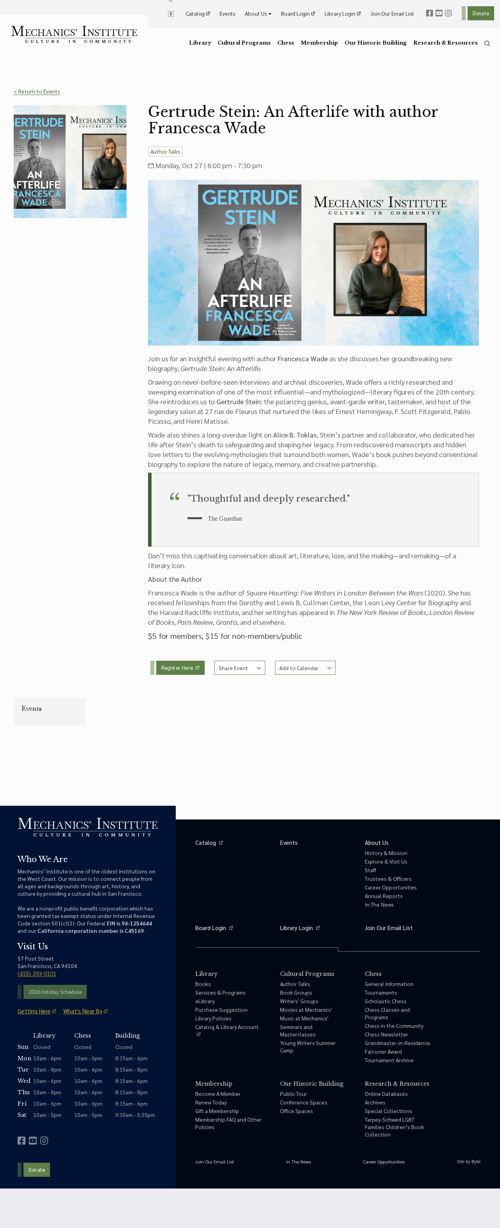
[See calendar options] (305, 667)
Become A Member (218, 1093)
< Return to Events (37, 91)
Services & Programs (220, 992)
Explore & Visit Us (386, 861)
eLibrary (204, 1000)
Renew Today (211, 1102)
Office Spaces (296, 1110)
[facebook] (429, 13)
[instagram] (448, 13)
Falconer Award (383, 1051)
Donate (481, 13)
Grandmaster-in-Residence (397, 1042)
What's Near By (82, 1011)
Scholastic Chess (386, 1000)
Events (31, 708)
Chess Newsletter (386, 1034)
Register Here (178, 667)
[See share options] (240, 667)
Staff (370, 869)
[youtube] (439, 13)
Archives (375, 1102)
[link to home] (74, 34)
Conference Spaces (303, 1102)
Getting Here (34, 1011)
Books (203, 983)
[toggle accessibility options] (171, 13)
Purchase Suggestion (221, 1009)
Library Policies (213, 1018)
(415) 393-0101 (37, 973)
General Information (389, 983)
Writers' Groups (299, 1000)
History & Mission (386, 852)
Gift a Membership (217, 1110)
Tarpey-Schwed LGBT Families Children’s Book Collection (394, 1127)
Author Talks (295, 983)
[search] (487, 43)
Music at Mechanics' (304, 1018)
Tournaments (381, 992)
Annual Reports (384, 895)
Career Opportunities (391, 887)
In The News (379, 904)
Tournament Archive (389, 1059)
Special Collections (388, 1110)
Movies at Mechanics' (306, 1009)
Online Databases (386, 1093)
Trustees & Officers (388, 878)
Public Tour (293, 1093)
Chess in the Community (394, 1025)
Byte (475, 1161)
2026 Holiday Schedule (55, 991)
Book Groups (296, 992)
